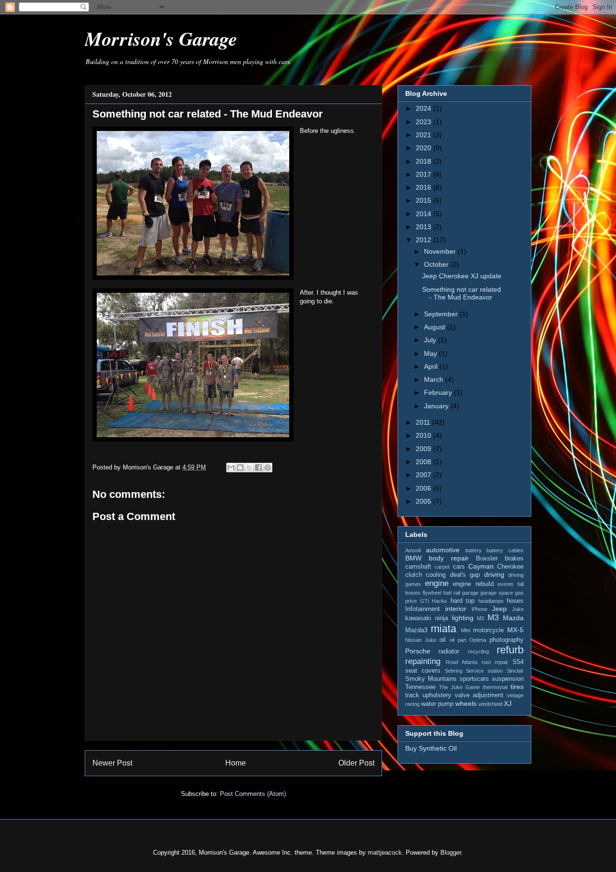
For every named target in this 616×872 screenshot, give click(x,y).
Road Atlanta (462, 662)
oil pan (457, 640)
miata (443, 629)
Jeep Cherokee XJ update (461, 276)
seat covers (422, 670)
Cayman (481, 566)
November (441, 251)
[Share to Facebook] (258, 467)
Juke (518, 609)
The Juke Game (459, 687)
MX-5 (515, 630)
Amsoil (413, 550)
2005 (424, 501)
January (437, 406)
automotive (443, 550)
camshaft (418, 566)
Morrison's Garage (161, 38)
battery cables (505, 550)
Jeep (499, 608)
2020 (424, 148)
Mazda (513, 618)
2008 (424, 462)
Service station (484, 671)
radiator (448, 651)
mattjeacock (385, 852)
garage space (496, 593)
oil (442, 640)
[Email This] (231, 467)
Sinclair (515, 671)
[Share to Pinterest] (267, 467)
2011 (424, 422)
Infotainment (422, 609)
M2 (480, 618)
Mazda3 (416, 630)
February (439, 392)
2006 (424, 488)
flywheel (432, 593)
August (435, 327)
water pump (437, 704)
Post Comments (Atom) (253, 793)
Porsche (417, 651)
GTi (424, 601)
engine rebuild (473, 584)
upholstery (437, 695)
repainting (422, 661)
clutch (413, 575)
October (437, 264)
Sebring (453, 671)
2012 (424, 240)
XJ (508, 703)
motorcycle (488, 630)
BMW (413, 558)
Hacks (439, 601)
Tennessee (420, 687)
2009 (424, 449)
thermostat (495, 687)
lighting (463, 618)
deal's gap (465, 575)
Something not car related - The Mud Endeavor (461, 293)
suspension (508, 679)
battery (473, 550)
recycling (478, 651)
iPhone (480, 609)
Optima (477, 640)
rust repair (495, 662)
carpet (442, 567)
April (431, 366)
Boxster (487, 558)
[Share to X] (249, 467)
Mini (465, 630)
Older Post (356, 763)
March (434, 379)
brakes (514, 558)
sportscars (474, 679)
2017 (424, 174)
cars (459, 566)
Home (235, 763)
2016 (424, 187)
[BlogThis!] (240, 467)
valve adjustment (479, 695)
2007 (424, 475)
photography (506, 640)
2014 (424, 214)
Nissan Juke (420, 640)
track (412, 695)
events (505, 584)
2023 (424, 122)
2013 (424, 227)
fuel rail (451, 593)
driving (494, 574)
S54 (518, 662)
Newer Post (112, 763)
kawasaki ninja (426, 618)
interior (455, 608)
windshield (490, 704)
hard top (462, 601)
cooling (436, 575)
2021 (424, 135)
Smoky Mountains (431, 679)
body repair (449, 558)
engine (437, 583)
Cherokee (510, 566)
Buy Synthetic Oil (431, 748)
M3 (493, 617)
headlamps (491, 601)
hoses (515, 601)
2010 (424, 435)
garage (470, 593)
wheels (465, 703)
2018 (424, 161)
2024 (424, 108)
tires (517, 686)
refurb (510, 650)
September (442, 314)
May (431, 353)
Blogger (450, 852)
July (431, 340)
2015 (424, 200)
